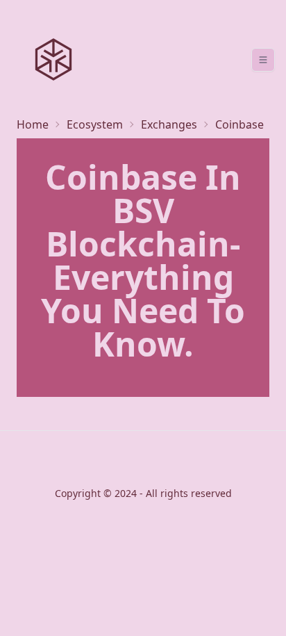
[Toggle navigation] (263, 60)
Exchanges (169, 124)
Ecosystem (95, 124)
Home (33, 124)
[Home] (53, 59)
